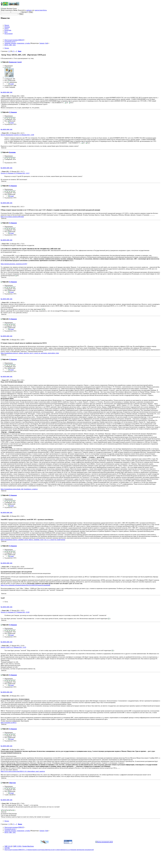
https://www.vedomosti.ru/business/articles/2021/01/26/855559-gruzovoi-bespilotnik (25, 585)
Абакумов (12, 782)
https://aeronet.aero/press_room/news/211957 (14, 264)
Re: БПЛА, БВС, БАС (6, 92)
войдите (29, 10)
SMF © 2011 (17, 846)
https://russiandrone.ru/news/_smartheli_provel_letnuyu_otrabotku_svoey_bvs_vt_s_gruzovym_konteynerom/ (33, 539)
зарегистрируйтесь (41, 10)
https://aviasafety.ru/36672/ (8, 722)
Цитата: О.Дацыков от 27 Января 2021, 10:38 (15, 612)
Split (46, 43)
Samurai (42, 43)
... (15, 51)
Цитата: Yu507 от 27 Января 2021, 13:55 (13, 647)
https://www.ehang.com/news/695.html (12, 216)
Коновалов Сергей (15, 62)
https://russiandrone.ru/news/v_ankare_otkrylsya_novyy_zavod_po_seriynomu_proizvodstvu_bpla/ (30, 353)
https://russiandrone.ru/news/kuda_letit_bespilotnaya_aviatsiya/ (19, 489)
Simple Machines (28, 846)
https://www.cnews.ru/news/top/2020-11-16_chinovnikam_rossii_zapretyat (23, 771)
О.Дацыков (13, 112)
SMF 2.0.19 (8, 846)
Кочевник (12, 152)
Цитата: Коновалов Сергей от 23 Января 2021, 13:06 (17, 135)
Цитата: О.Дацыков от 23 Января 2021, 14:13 (15, 173)
